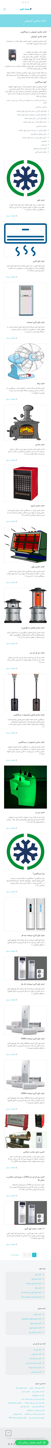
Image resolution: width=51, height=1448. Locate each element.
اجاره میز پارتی (36, 1354)
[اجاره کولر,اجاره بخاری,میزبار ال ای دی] (25, 9)
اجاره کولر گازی (38, 261)
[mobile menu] (4, 9)
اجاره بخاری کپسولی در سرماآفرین (31, 742)
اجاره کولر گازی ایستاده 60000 (32, 1038)
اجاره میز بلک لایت (35, 1358)
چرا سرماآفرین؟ (38, 873)
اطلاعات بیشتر (10, 216)
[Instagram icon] (23, 2)
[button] (32, 1442)
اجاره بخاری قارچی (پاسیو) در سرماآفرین (28, 714)
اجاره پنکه (40, 383)
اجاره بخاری (39, 444)
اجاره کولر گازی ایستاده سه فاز (32, 935)
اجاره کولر (40, 200)
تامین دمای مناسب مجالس (33, 1151)
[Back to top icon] (8, 1433)
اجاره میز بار (39, 812)
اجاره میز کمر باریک (34, 1367)
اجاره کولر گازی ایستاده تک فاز (32, 984)
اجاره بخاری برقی (37, 566)
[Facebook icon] (28, 2)
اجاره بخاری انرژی (37, 505)
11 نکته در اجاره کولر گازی (34, 1228)
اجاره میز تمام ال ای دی (33, 1363)
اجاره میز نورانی (36, 1372)
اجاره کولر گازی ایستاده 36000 (32, 1093)
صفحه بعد (15, 1255)
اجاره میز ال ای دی (37, 652)
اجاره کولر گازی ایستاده (35, 322)
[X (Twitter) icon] (25, 2)
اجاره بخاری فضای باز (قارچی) (33, 627)
